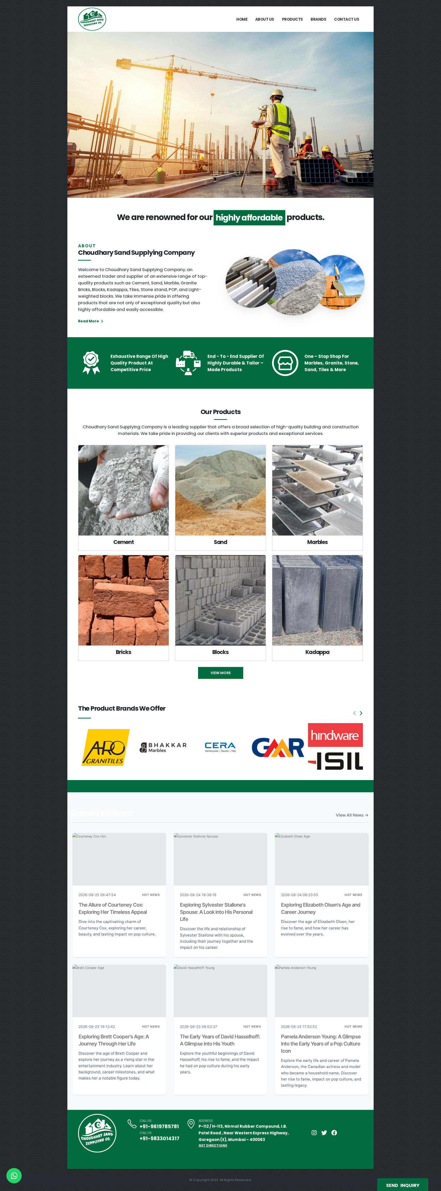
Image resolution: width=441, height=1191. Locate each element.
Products (292, 19)
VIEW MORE (221, 672)
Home (241, 19)
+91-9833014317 (159, 1138)
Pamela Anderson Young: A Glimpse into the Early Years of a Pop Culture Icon (321, 1044)
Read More (89, 321)
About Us (264, 19)
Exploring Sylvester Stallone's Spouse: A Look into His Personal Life (216, 912)
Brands (318, 19)
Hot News (151, 895)
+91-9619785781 (159, 1126)
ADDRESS (206, 1121)
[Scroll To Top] (432, 1185)
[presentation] (81, 115)
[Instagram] (314, 1132)
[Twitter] (324, 1132)
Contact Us (346, 19)
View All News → (352, 815)
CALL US (146, 1121)
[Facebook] (334, 1132)
